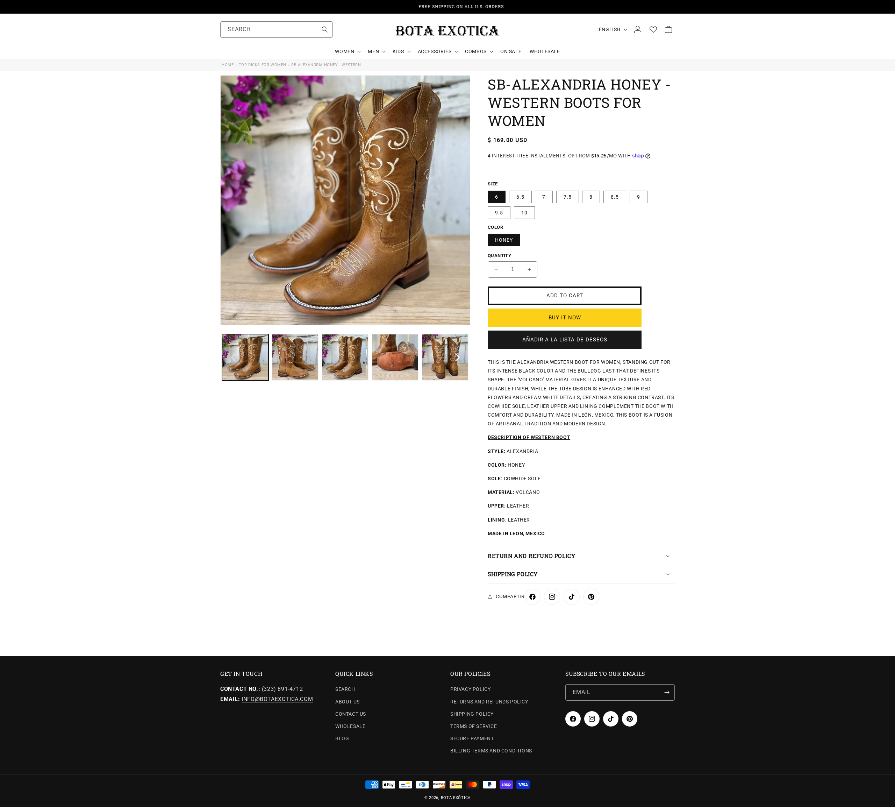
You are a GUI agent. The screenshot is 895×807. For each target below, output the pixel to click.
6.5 (520, 197)
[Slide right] (457, 357)
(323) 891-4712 (282, 689)
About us (347, 702)
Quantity (499, 255)
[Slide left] (233, 357)
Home (228, 65)
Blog (342, 738)
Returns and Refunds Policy (489, 702)
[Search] (324, 29)
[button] (347, 51)
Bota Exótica (456, 797)
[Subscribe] (666, 692)
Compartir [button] (510, 596)
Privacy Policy (470, 689)
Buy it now (565, 317)
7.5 (568, 197)
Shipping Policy (472, 714)
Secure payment (472, 738)
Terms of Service (473, 726)
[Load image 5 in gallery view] (445, 357)
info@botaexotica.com (277, 699)
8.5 (615, 197)
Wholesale (350, 726)
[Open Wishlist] (653, 29)
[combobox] (276, 29)
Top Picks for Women (262, 65)
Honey (504, 240)
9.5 (499, 212)
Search (345, 689)
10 (524, 212)
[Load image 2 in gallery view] (295, 357)
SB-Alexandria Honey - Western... (328, 65)
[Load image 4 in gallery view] (395, 357)
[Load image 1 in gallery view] (245, 357)
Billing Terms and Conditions (491, 750)
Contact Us (350, 714)
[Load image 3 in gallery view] (345, 357)
